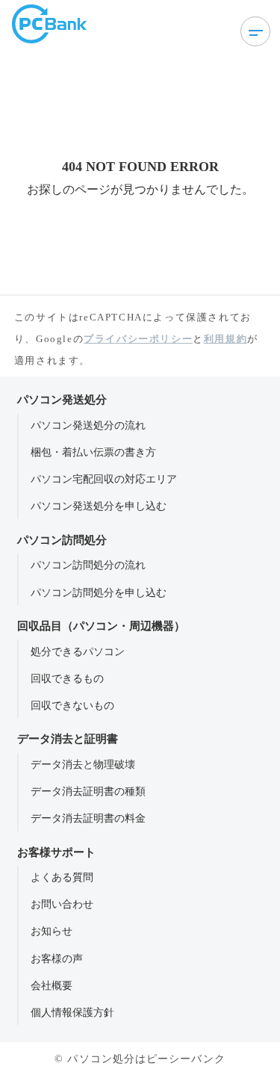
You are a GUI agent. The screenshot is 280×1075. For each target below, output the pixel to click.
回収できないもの (72, 705)
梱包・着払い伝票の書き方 (93, 452)
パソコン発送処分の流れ (88, 425)
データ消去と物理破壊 (83, 764)
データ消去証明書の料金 (88, 818)
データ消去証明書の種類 (88, 791)
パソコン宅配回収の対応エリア (104, 479)
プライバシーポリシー (138, 338)
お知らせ (51, 931)
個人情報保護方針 (72, 1012)
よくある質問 (62, 877)
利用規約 (225, 338)
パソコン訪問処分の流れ (88, 565)
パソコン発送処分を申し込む (99, 506)
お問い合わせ (62, 904)
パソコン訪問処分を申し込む (99, 592)
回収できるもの (67, 678)
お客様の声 (57, 958)
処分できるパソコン (78, 651)
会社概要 (51, 985)
